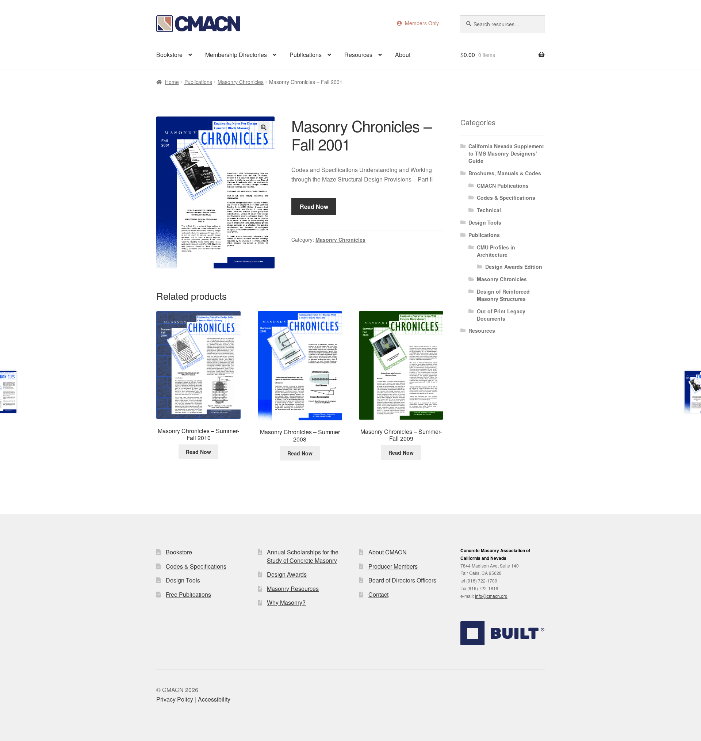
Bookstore (169, 54)
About (402, 54)
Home (172, 81)
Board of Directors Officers (402, 580)
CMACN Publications (503, 185)
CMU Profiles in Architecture (496, 251)
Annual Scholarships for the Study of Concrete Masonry (302, 556)
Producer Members (393, 566)
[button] (263, 127)
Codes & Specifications (506, 197)
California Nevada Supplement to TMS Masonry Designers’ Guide (506, 153)
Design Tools (484, 222)
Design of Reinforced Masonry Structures (503, 295)
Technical (489, 210)
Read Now (314, 206)
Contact (378, 594)
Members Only (420, 23)
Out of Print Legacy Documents (501, 315)
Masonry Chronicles (241, 81)
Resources (358, 54)
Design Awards (287, 574)
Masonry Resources (293, 588)
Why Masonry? (286, 602)
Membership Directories (236, 54)
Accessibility (214, 699)
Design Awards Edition (513, 266)
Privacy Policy (174, 699)
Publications (306, 54)
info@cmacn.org (491, 596)
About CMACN (387, 552)
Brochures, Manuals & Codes (504, 173)
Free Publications (188, 594)
